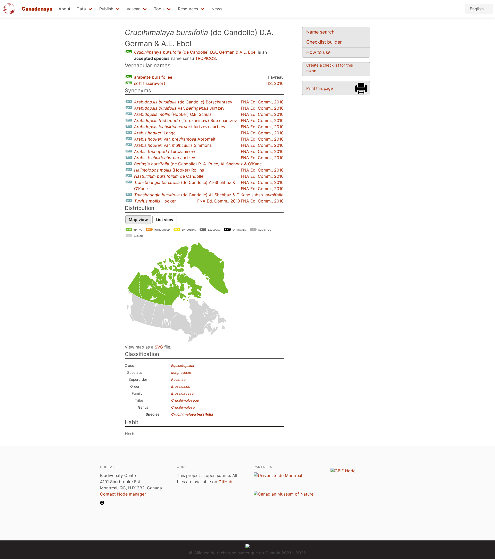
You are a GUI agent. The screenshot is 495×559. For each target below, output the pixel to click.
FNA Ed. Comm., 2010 (262, 101)
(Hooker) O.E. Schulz (173, 114)
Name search (320, 32)
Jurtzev (164, 157)
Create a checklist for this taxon (329, 68)
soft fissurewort (149, 83)
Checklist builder (324, 42)
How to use (318, 52)
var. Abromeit (175, 139)
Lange (155, 132)
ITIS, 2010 (274, 83)
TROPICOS (205, 58)
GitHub (225, 481)
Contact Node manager (123, 494)
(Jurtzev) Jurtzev (179, 126)
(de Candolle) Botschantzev (183, 101)
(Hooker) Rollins (169, 170)
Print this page (319, 88)
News (216, 8)
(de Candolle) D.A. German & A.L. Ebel (195, 52)
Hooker (155, 201)
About (64, 8)
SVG (159, 347)
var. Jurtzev (179, 108)
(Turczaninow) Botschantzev (185, 120)
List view (165, 219)
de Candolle (168, 176)
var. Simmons (173, 145)
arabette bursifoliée (153, 77)
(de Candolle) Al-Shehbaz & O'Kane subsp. (208, 194)
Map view (138, 219)
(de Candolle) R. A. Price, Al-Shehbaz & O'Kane (198, 163)
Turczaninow (164, 151)
